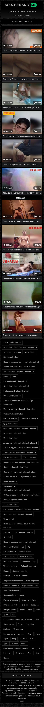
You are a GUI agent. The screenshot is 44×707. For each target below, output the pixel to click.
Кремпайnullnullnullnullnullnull (15, 381)
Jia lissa (6, 629)
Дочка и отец (8, 624)
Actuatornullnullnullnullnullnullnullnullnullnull (20, 443)
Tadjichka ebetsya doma (13, 581)
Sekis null (7, 537)
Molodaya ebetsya (10, 600)
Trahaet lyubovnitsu (28, 566)
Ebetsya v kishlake (11, 585)
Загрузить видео (22, 16)
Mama (23, 643)
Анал (30, 634)
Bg (23, 547)
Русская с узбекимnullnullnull (15, 500)
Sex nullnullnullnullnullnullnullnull (16, 386)
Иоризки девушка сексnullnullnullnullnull (19, 542)
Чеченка (24, 605)
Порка (20, 624)
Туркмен (23, 639)
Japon (5, 639)
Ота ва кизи (18, 629)
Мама (38, 610)
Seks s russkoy (9, 556)
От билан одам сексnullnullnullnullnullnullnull (21, 495)
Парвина (14, 643)
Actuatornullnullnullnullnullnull (14, 433)
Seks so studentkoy (20, 571)
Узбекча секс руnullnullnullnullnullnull (18, 532)
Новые (21, 11)
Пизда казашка (9, 610)
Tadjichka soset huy (11, 590)
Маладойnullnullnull (11, 457)
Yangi (14, 639)
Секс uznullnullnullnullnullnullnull (16, 467)
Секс (37, 619)
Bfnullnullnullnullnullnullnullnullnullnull (17, 514)
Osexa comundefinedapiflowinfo (16, 648)
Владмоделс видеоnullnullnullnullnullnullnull (20, 462)
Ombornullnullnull (10, 419)
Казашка (34, 605)
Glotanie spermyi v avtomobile (15, 576)
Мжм (32, 639)
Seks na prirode (32, 581)
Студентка (20, 653)
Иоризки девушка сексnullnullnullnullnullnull (21, 362)
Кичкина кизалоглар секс (13, 634)
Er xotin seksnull (10, 477)
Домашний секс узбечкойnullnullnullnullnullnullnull (16, 488)
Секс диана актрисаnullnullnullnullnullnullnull (21, 509)
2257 (22, 701)
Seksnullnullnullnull (10, 357)
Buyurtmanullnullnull (28, 477)
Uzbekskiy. (22, 5)
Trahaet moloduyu (29, 561)
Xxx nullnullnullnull (10, 438)
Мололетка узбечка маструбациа (17, 619)
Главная (12, 11)
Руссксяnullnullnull (10, 547)
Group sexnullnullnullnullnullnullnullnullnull (19, 428)
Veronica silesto (26, 610)
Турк (5, 643)
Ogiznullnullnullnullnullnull (13, 414)
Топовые (31, 11)
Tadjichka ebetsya (29, 600)
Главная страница (23, 675)
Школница (7, 653)
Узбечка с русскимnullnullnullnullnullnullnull (20, 448)
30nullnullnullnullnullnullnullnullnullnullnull (19, 367)
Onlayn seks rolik (10, 605)
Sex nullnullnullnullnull (29, 419)
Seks (30, 653)
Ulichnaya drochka (10, 561)
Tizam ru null (8, 519)
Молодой (36, 648)
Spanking (30, 624)
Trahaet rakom (25, 552)
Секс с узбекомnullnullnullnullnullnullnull (19, 472)
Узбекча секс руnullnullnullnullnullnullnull (19, 409)
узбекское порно (35, 693)
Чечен (6, 658)
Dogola (6, 571)
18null (14, 376)
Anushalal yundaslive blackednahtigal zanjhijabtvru (18, 402)
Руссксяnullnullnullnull (12, 396)
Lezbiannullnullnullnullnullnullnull (15, 391)
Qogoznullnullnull (10, 423)
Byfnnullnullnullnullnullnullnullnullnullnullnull (20, 347)
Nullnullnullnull (15, 343)
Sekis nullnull (29, 352)
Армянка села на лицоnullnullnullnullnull (19, 453)
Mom (38, 634)
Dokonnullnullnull (29, 457)
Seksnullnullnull (9, 552)
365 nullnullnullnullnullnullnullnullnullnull (18, 371)
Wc (13, 614)
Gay (37, 653)
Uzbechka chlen (25, 556)
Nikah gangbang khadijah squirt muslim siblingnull (19, 525)
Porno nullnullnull (10, 482)
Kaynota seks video (30, 585)
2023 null (7, 352)
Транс (5, 614)
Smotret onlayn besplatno (13, 595)
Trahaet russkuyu (10, 566)
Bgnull (5, 376)
